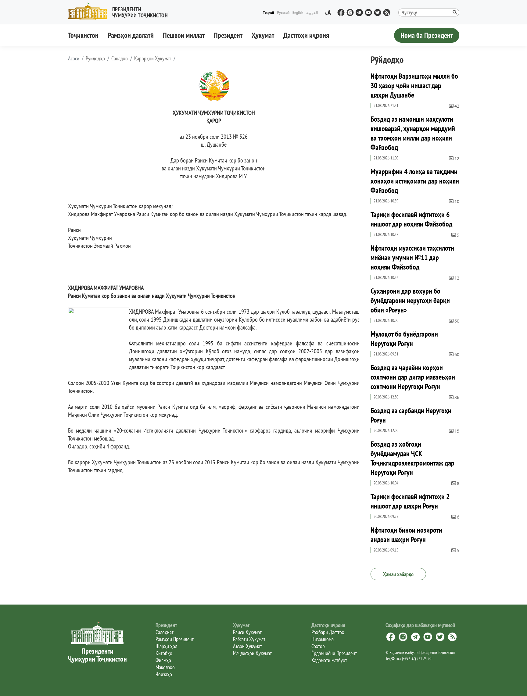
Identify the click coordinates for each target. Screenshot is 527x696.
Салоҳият (165, 632)
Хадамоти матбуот (329, 660)
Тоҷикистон (83, 35)
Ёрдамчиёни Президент (334, 653)
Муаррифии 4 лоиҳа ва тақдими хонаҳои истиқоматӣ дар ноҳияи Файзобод (415, 181)
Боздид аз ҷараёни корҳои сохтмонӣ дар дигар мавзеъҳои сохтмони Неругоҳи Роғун (413, 377)
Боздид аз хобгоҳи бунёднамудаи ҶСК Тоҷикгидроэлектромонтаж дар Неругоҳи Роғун (412, 458)
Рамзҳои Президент (175, 639)
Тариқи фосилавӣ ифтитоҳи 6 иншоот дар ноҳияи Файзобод (411, 219)
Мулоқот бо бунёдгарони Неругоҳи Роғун (404, 338)
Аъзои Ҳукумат (247, 646)
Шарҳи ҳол (166, 646)
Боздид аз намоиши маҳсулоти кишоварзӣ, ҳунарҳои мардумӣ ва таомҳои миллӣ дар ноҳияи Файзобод (413, 133)
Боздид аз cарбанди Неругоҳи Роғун (411, 415)
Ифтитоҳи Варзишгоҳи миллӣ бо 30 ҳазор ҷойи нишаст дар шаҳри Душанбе (414, 85)
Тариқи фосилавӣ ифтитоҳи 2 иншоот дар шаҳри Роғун (410, 501)
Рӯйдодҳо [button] (95, 58)
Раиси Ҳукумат (247, 632)
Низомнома (322, 639)
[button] (120, 11)
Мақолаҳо (165, 667)
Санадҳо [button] (119, 58)
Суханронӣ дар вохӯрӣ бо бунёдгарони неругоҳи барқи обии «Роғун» (410, 300)
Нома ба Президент (426, 35)
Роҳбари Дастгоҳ (327, 632)
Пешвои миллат (184, 35)
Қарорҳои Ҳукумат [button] (152, 58)
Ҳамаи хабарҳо (398, 574)
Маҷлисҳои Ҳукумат (252, 653)
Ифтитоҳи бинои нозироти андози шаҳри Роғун (406, 534)
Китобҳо (164, 653)
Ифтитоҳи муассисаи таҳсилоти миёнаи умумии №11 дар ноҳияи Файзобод (412, 257)
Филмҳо (163, 660)
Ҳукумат (263, 35)
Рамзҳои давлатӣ (131, 35)
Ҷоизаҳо (164, 674)
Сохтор (318, 646)
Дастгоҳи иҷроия (306, 35)
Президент (228, 35)
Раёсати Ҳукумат (249, 639)
